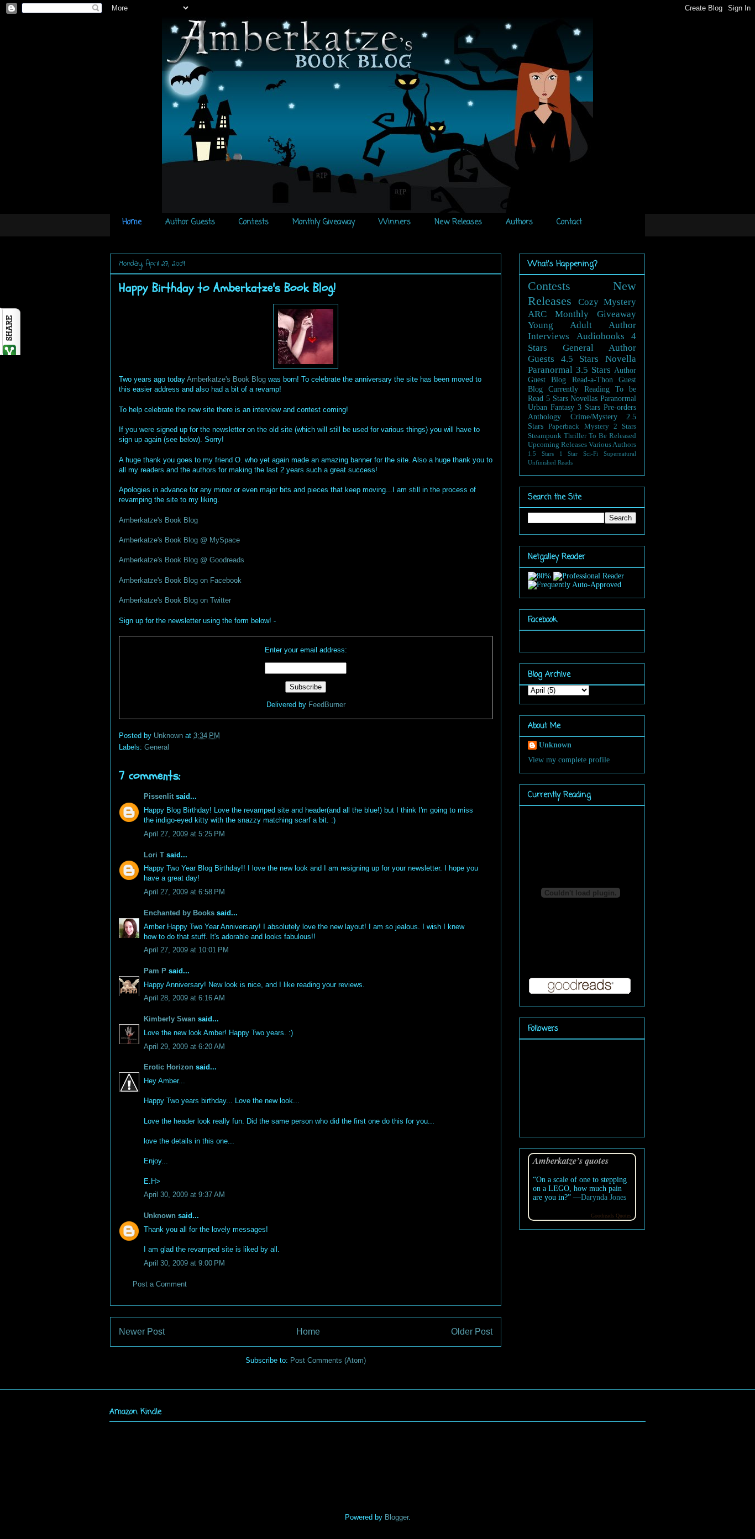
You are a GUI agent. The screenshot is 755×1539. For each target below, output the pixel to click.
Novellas (583, 398)
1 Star (568, 453)
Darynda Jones (603, 1197)
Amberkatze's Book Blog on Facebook (180, 580)
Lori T (154, 855)
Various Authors (612, 445)
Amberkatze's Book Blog (226, 379)
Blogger (396, 1517)
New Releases (458, 222)
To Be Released (612, 436)
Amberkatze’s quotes (571, 1160)
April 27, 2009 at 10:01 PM (186, 950)
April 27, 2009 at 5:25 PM (184, 834)
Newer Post (142, 1331)
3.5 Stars (593, 370)
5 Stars (557, 398)
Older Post (471, 1331)
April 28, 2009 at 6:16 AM (184, 998)
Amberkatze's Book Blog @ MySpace (179, 540)
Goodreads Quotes (611, 1216)
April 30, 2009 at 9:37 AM (184, 1194)
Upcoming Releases (557, 445)
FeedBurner (326, 704)
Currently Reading (578, 389)
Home (131, 222)
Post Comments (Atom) (328, 1360)
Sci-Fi (590, 453)
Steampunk (545, 436)
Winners (395, 222)
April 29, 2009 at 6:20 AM (184, 1046)
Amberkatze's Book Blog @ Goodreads (181, 560)
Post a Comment (160, 1284)
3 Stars (589, 407)
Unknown (169, 735)
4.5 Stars (580, 359)
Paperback (563, 426)
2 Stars (625, 426)
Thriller (575, 436)
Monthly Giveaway (323, 222)
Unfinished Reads (550, 462)
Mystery (596, 426)
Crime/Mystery (593, 417)
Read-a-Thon (592, 380)
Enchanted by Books (179, 913)
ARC (537, 314)
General (156, 747)
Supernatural (620, 453)
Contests (254, 222)
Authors (519, 222)
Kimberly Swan (170, 1019)
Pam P (155, 971)
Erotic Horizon (168, 1067)
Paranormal (550, 370)
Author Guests (190, 222)
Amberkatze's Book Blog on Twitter (175, 600)
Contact (569, 222)
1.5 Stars (541, 453)
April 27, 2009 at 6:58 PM (184, 892)
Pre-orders (620, 407)
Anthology (544, 417)
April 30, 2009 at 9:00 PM (184, 1263)
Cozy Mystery (607, 302)
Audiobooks (600, 336)
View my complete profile (569, 760)
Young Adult (560, 325)
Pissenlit (159, 796)
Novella (620, 359)
